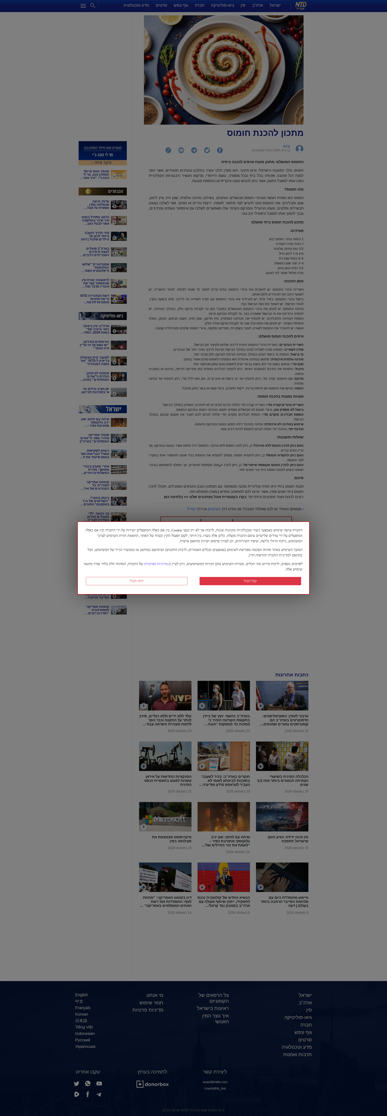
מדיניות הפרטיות (156, 564)
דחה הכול (137, 581)
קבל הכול (250, 581)
